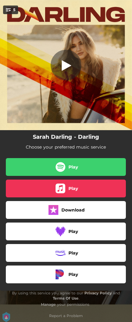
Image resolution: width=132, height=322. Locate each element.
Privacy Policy (98, 293)
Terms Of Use (66, 298)
